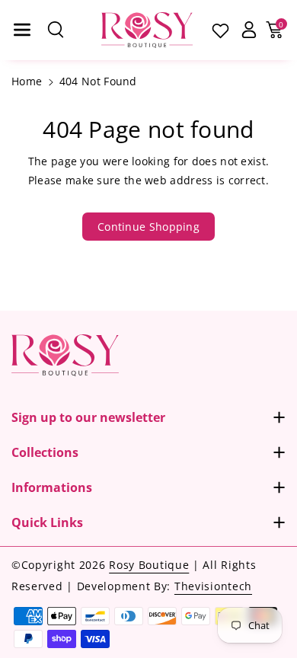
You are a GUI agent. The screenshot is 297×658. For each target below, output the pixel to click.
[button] (22, 29)
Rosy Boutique (149, 564)
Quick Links (47, 522)
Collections (44, 452)
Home (26, 81)
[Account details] (248, 29)
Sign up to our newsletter (88, 417)
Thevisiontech (213, 586)
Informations (51, 487)
